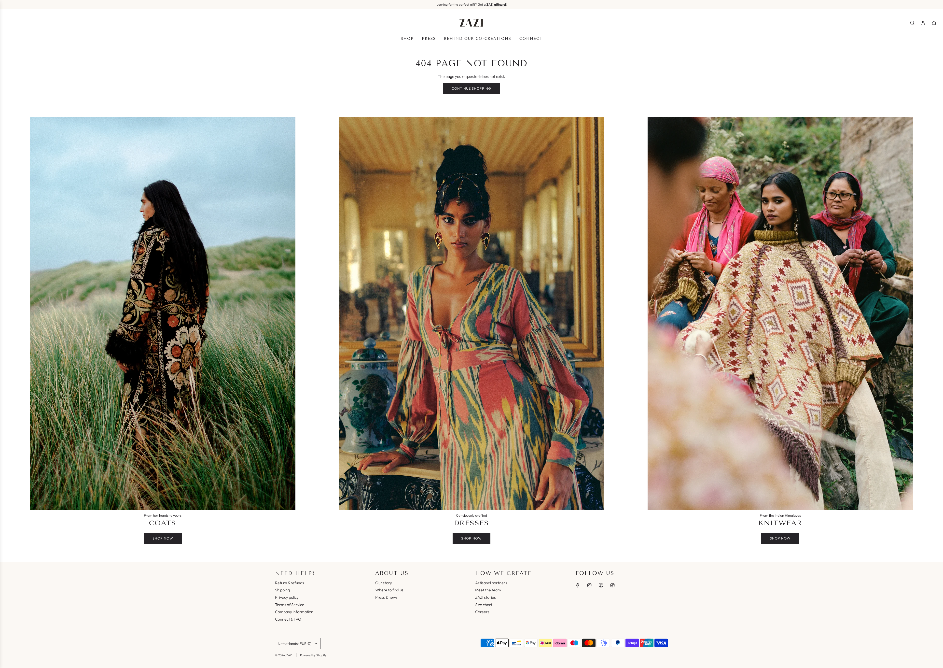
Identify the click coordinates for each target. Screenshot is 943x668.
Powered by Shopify (313, 655)
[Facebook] (577, 585)
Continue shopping (471, 88)
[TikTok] (612, 585)
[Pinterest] (601, 585)
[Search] (912, 22)
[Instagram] (589, 585)
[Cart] (934, 22)
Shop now (163, 538)
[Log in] (923, 22)
